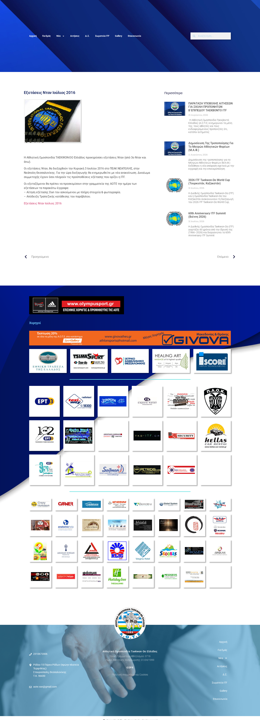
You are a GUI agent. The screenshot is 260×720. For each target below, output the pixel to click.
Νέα (58, 36)
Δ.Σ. (87, 36)
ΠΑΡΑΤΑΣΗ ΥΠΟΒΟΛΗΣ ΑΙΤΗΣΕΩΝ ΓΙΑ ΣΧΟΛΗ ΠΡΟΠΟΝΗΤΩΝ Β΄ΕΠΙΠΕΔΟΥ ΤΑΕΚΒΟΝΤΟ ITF (210, 107)
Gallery (118, 36)
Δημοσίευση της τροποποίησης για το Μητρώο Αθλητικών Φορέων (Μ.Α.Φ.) (210, 146)
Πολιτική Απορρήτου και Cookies (130, 674)
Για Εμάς (46, 36)
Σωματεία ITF (102, 36)
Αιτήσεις (74, 36)
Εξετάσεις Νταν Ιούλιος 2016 (43, 203)
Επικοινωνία (134, 36)
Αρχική (33, 36)
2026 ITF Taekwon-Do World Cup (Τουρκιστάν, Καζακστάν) (209, 181)
